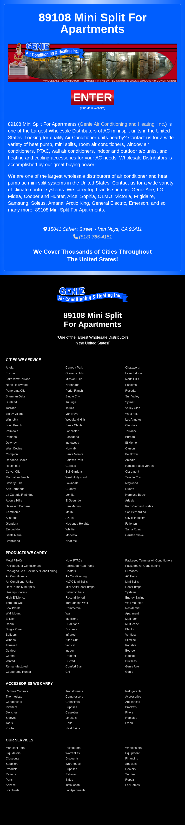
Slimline (130, 640)
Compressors (74, 696)
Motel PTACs (14, 560)
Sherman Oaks (15, 396)
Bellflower (131, 454)
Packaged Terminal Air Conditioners (148, 560)
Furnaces (131, 571)
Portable (130, 645)
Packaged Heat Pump (80, 566)
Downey (11, 442)
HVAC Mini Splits (77, 581)
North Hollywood (17, 385)
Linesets (71, 717)
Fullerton (131, 523)
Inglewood (72, 442)
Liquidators (13, 753)
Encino (10, 373)
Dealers (130, 769)
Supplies (71, 707)
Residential (132, 608)
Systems (130, 592)
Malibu (70, 512)
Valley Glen (132, 408)
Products (11, 769)
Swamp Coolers (16, 592)
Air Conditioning (76, 576)
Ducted (70, 661)
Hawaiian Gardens (18, 506)
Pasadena (72, 437)
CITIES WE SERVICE (23, 360)
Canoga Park (74, 367)
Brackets (131, 707)
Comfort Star (74, 666)
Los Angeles (133, 419)
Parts (9, 779)
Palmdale (12, 431)
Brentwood (13, 541)
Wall (68, 613)
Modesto (71, 535)
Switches (12, 712)
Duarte (129, 489)
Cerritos (71, 466)
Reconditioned (75, 597)
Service (11, 785)
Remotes (131, 717)
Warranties (73, 753)
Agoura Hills (14, 500)
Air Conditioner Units (19, 581)
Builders (11, 634)
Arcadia (130, 460)
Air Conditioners (16, 576)
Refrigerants (133, 691)
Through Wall (14, 603)
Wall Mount (13, 613)
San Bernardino (135, 512)
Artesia (129, 500)
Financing (131, 758)
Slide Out (72, 640)
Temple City (133, 477)
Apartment (132, 613)
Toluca (70, 408)
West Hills (131, 414)
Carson (130, 448)
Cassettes (72, 712)
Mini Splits (132, 581)
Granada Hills (75, 373)
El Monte (131, 442)
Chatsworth (132, 367)
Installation (73, 785)
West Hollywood (76, 477)
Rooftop (130, 656)
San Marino (73, 506)
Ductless (71, 629)
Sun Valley (132, 396)
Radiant (71, 656)
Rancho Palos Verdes (139, 466)
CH (68, 671)
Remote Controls (17, 691)
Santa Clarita (74, 425)
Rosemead (13, 466)
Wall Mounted (134, 603)
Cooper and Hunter (18, 671)
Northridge (72, 385)
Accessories (133, 696)
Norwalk (71, 448)
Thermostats (14, 696)
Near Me (71, 541)
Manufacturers (15, 748)
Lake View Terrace (18, 379)
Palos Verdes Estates (139, 506)
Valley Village (15, 414)
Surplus (130, 774)
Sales (69, 779)
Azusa (70, 518)
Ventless (130, 634)
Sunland (11, 402)
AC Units (131, 576)
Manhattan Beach (17, 477)
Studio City (73, 396)
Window (11, 640)
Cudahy (71, 489)
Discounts (72, 758)
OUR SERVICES (19, 740)
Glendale (131, 425)
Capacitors (73, 702)
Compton (12, 454)
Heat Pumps (133, 587)
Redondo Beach (16, 460)
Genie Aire (132, 666)
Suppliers (12, 764)
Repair (129, 779)
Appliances (132, 702)
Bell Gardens (74, 471)
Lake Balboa (133, 373)
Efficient (11, 618)
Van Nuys (72, 414)
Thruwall (11, 645)
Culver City (13, 471)
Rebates (71, 774)
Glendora (12, 523)
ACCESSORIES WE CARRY (29, 683)
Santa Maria (14, 535)
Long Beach (14, 425)
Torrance (131, 431)
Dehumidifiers (75, 592)
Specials (131, 764)
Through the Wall (77, 603)
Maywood (131, 483)
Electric (130, 629)
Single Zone (14, 629)
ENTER (92, 97)
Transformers (74, 691)
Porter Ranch (74, 390)
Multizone (72, 618)
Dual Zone (72, 624)
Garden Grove (134, 535)
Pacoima (131, 385)
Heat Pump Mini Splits (20, 587)
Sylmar (129, 402)
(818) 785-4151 (95, 236)
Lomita (70, 494)
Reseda (130, 390)
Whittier (70, 529)
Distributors (73, 748)
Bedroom (131, 650)
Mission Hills (74, 379)
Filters (129, 712)
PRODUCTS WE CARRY (26, 553)
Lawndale (72, 483)
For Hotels (12, 790)
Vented (10, 661)
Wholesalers (133, 748)
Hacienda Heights (77, 523)
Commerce (13, 512)
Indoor (70, 650)
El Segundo (73, 500)
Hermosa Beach (135, 494)
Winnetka (12, 419)
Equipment (132, 753)
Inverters (11, 707)
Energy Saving (135, 597)
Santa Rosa (133, 529)
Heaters (71, 571)
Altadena (12, 518)
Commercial (73, 608)
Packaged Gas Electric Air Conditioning (31, 571)
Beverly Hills (14, 483)
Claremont (132, 471)
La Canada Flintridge (19, 494)
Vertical (70, 645)
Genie (129, 671)
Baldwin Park (74, 460)
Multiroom (131, 618)
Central (10, 656)
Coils (69, 723)
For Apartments (75, 790)
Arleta (9, 367)
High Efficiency (15, 597)
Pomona (11, 437)
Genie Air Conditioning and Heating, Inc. (122, 124)
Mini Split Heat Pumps (80, 587)
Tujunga (71, 402)
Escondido (13, 529)
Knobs (10, 728)
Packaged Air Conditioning (142, 566)
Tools (9, 723)
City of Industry (135, 518)
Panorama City (15, 390)
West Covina (14, 448)
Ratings (11, 774)
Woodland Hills (76, 419)
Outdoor (11, 650)
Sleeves (11, 717)
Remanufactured (17, 666)
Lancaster (72, 431)
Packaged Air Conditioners (23, 566)
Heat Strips (73, 728)
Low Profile (13, 608)
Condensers (14, 702)
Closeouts (12, 758)
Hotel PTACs (74, 560)
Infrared (71, 634)
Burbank (130, 437)
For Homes (132, 785)
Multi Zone (132, 624)
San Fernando (15, 489)
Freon (129, 723)
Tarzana (11, 408)
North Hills (132, 379)
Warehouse (73, 764)
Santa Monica (75, 454)
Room (10, 624)
